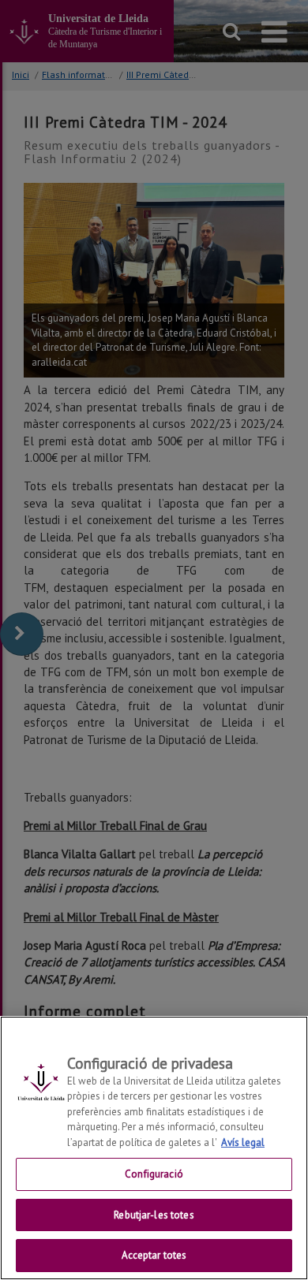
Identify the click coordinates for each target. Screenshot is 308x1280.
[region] (154, 1148)
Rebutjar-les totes (153, 1215)
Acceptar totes (154, 1255)
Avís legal (243, 1142)
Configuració (154, 1174)
